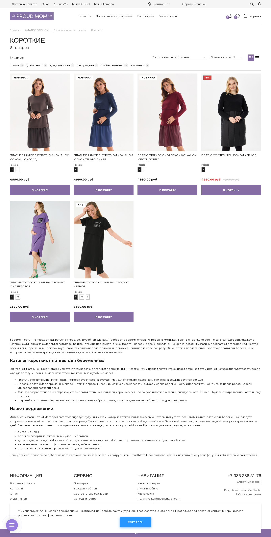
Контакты (160, 4)
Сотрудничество (85, 498)
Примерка (81, 483)
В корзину (40, 190)
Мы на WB (61, 4)
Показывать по (221, 57)
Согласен (135, 522)
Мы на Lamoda (104, 4)
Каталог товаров (148, 483)
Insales (257, 494)
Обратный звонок (194, 4)
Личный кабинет (148, 488)
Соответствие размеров (91, 493)
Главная (14, 30)
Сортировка (160, 57)
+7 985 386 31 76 (244, 475)
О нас (45, 4)
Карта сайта (145, 493)
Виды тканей (18, 498)
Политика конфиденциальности (158, 498)
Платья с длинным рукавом (70, 30)
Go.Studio (254, 490)
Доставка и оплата (24, 4)
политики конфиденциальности (51, 515)
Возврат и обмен (85, 488)
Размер (14, 165)
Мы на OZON (81, 4)
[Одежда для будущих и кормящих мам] (32, 16)
